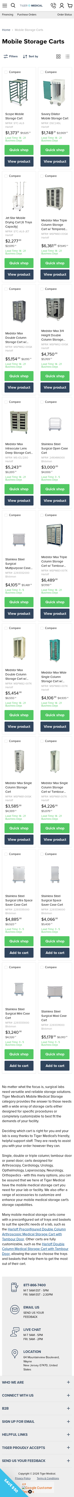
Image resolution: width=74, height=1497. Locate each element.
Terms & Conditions (48, 1478)
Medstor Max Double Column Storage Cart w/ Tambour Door (15, 674)
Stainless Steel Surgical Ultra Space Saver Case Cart (18, 900)
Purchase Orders (26, 14)
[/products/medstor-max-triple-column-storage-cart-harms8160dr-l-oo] (54, 198)
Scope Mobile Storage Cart (14, 116)
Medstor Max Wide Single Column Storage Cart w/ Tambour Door (53, 676)
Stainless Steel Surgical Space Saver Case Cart (52, 900)
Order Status (64, 14)
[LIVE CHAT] (37, 1334)
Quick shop (19, 150)
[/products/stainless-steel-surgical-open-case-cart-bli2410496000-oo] (54, 422)
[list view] (67, 56)
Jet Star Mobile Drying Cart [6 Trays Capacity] (18, 222)
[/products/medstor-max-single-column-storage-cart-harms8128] (54, 761)
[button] (14, 1482)
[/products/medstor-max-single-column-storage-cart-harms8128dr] (19, 761)
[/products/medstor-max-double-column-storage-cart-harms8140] (19, 648)
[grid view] (58, 56)
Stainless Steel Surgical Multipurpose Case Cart (17, 563)
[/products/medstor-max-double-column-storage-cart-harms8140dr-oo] (19, 311)
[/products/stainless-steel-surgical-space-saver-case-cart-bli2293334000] (54, 874)
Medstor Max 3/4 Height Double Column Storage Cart (52, 335)
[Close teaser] (30, 1492)
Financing (7, 14)
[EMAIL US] (37, 1312)
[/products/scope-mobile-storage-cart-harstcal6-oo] (19, 92)
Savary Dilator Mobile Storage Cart (54, 116)
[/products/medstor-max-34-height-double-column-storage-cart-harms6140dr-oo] (54, 309)
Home (6, 30)
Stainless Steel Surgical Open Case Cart (54, 448)
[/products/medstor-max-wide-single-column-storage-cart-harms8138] (54, 650)
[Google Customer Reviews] (37, 1487)
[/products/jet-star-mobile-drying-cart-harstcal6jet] (19, 196)
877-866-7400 (53, 5)
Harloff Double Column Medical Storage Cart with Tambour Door (35, 1249)
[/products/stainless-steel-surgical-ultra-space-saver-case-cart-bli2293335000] (19, 874)
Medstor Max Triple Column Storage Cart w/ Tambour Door (54, 561)
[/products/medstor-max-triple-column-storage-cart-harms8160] (54, 535)
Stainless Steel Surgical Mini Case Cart (17, 1013)
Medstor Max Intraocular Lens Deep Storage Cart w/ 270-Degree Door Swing (18, 448)
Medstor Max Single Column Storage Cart (18, 787)
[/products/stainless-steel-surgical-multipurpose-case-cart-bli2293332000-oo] (19, 537)
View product (19, 161)
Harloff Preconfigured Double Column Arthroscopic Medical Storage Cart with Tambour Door (34, 1234)
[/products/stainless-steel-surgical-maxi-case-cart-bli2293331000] (54, 989)
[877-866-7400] (37, 1290)
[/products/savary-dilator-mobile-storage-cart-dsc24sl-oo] (54, 92)
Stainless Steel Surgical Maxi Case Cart (54, 1015)
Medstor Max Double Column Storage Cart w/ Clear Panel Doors (17, 337)
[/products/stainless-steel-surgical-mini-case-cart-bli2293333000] (19, 987)
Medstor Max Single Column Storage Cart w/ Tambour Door (54, 787)
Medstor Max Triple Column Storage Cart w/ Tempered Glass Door (54, 224)
